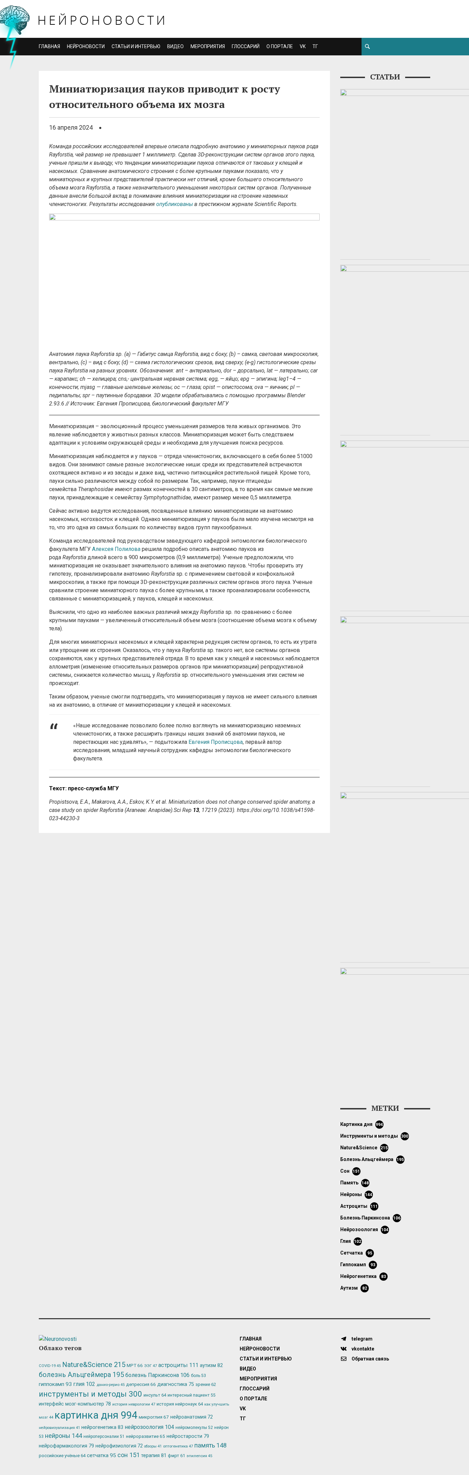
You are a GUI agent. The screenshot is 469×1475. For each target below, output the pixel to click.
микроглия (154, 1417)
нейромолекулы (194, 1427)
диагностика (175, 1384)
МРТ (135, 1365)
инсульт (155, 1395)
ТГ (315, 46)
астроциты (359, 1206)
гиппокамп (357, 1264)
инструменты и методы (374, 1136)
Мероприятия (208, 46)
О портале (279, 46)
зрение (205, 1384)
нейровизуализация (59, 1427)
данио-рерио (110, 1384)
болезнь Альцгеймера (372, 1159)
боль (198, 1375)
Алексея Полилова (116, 549)
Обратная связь (370, 1359)
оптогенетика (178, 1446)
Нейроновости (86, 46)
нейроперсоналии (104, 1436)
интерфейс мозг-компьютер (75, 1404)
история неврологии (133, 1404)
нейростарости (188, 1436)
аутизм (353, 1288)
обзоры (153, 1446)
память (354, 1182)
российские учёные (62, 1455)
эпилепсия (199, 1456)
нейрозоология (364, 1229)
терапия (154, 1455)
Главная (49, 46)
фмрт (176, 1455)
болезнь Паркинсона (370, 1218)
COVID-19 (50, 1366)
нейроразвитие (145, 1436)
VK (303, 46)
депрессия (141, 1384)
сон (350, 1171)
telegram (362, 1339)
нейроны (356, 1194)
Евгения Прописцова (215, 742)
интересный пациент (191, 1395)
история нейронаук (180, 1404)
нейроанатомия (191, 1417)
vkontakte (362, 1349)
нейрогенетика (363, 1276)
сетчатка (356, 1253)
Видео (175, 46)
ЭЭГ (150, 1365)
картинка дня (361, 1124)
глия (351, 1241)
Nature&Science (364, 1147)
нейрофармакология (66, 1446)
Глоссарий (246, 46)
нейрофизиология (119, 1446)
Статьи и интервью (136, 46)
